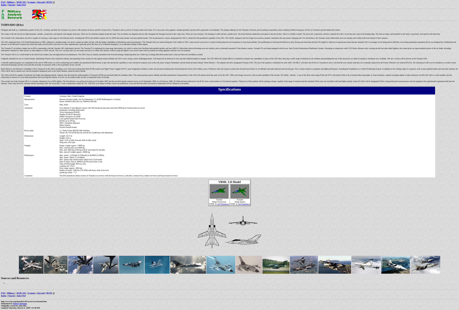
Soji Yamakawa (223, 204)
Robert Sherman (20, 304)
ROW (49, 2)
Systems (31, 2)
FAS (3, 2)
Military (11, 2)
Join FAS (21, 5)
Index (4, 5)
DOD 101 (21, 2)
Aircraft (41, 2)
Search (11, 5)
